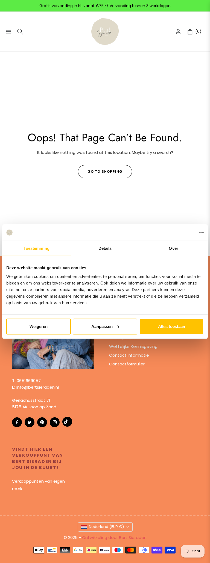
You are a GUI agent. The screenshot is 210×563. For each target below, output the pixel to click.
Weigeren (39, 326)
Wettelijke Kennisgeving (133, 346)
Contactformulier (127, 364)
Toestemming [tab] (36, 248)
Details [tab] (105, 248)
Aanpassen (102, 326)
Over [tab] (173, 248)
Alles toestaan (171, 326)
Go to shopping (105, 171)
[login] (178, 32)
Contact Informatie (129, 355)
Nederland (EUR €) (106, 526)
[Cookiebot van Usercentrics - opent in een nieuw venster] (180, 232)
